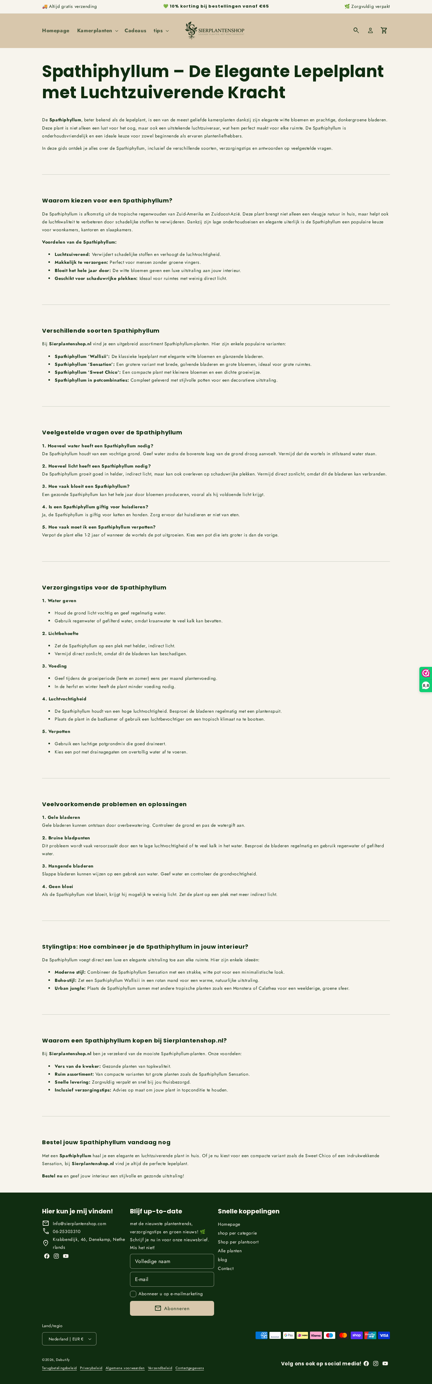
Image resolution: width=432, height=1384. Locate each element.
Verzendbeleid (160, 1367)
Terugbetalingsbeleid (59, 1367)
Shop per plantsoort (238, 1242)
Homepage (229, 1224)
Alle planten (230, 1251)
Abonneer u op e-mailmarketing (171, 1293)
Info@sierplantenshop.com (79, 1223)
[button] (97, 31)
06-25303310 (67, 1231)
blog (222, 1259)
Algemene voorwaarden (125, 1367)
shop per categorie (237, 1233)
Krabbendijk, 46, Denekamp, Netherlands (89, 1243)
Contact (225, 1268)
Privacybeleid (91, 1367)
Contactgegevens (190, 1367)
